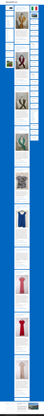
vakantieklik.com (11, 2)
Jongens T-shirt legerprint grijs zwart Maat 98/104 (22, 169)
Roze (7, 39)
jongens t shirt (24, 201)
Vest (7, 55)
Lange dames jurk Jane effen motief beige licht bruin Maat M (22, 357)
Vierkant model (8, 40)
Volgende (20, 399)
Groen (7, 35)
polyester (16, 165)
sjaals (16, 41)
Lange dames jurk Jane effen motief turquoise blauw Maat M (22, 249)
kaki (24, 123)
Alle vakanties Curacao (34, 39)
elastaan (18, 201)
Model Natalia (8, 25)
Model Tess (8, 26)
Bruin (7, 33)
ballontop (17, 244)
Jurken (7, 19)
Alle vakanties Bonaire (34, 28)
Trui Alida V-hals (9, 48)
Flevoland (32, 115)
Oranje (7, 37)
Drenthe (32, 114)
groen (21, 123)
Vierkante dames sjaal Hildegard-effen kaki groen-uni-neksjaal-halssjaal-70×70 (22, 88)
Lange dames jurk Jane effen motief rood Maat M (21, 315)
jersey (23, 244)
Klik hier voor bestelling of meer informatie (21, 39)
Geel (7, 34)
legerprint (27, 201)
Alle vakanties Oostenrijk (34, 127)
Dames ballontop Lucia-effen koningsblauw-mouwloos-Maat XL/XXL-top (22, 207)
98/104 (17, 201)
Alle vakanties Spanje (33, 138)
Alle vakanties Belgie (33, 22)
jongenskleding (17, 200)
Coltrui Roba (8, 46)
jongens (21, 201)
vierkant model (18, 42)
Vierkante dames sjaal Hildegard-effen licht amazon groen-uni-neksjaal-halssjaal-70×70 (21, 129)
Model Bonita (8, 22)
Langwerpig (8, 36)
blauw (19, 244)
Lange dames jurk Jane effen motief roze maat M (21, 272)
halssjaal (23, 123)
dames (18, 123)
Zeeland (32, 120)
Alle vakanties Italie (33, 94)
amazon (18, 164)
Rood (7, 38)
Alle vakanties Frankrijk (34, 64)
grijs (20, 201)
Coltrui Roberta (8, 47)
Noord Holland (33, 119)
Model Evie (8, 23)
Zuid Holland (33, 121)
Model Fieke (8, 24)
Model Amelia (8, 20)
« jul (6, 412)
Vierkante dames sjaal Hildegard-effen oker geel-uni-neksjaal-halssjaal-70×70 (22, 8)
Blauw (7, 32)
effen (20, 123)
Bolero (7, 54)
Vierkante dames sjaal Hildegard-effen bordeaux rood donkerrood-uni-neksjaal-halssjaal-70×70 (22, 48)
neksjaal (26, 123)
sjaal (18, 165)
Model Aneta (8, 21)
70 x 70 (17, 123)
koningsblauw (26, 244)
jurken (16, 267)
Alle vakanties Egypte (33, 58)
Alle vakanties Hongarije (34, 83)
